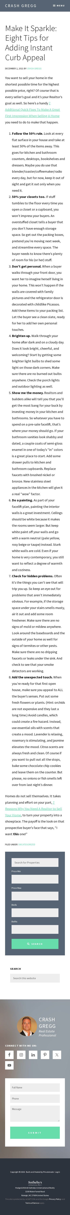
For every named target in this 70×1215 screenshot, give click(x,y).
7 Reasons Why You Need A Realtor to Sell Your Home (33, 808)
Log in (57, 1172)
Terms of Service (32, 1203)
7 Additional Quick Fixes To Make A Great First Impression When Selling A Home (32, 109)
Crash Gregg (21, 5)
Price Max (16, 887)
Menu (61, 5)
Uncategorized (27, 844)
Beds (14, 904)
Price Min (16, 871)
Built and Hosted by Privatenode (40, 1172)
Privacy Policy (55, 1199)
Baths (14, 921)
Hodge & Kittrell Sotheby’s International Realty (35, 1188)
